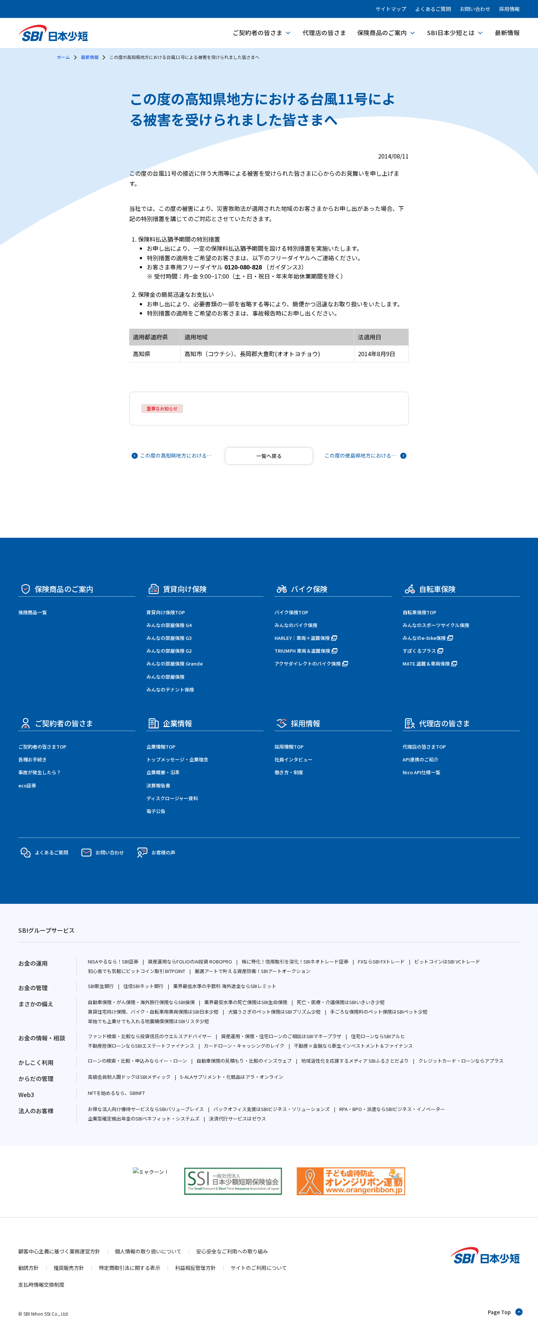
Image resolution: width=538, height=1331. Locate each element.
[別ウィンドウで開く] (151, 1171)
